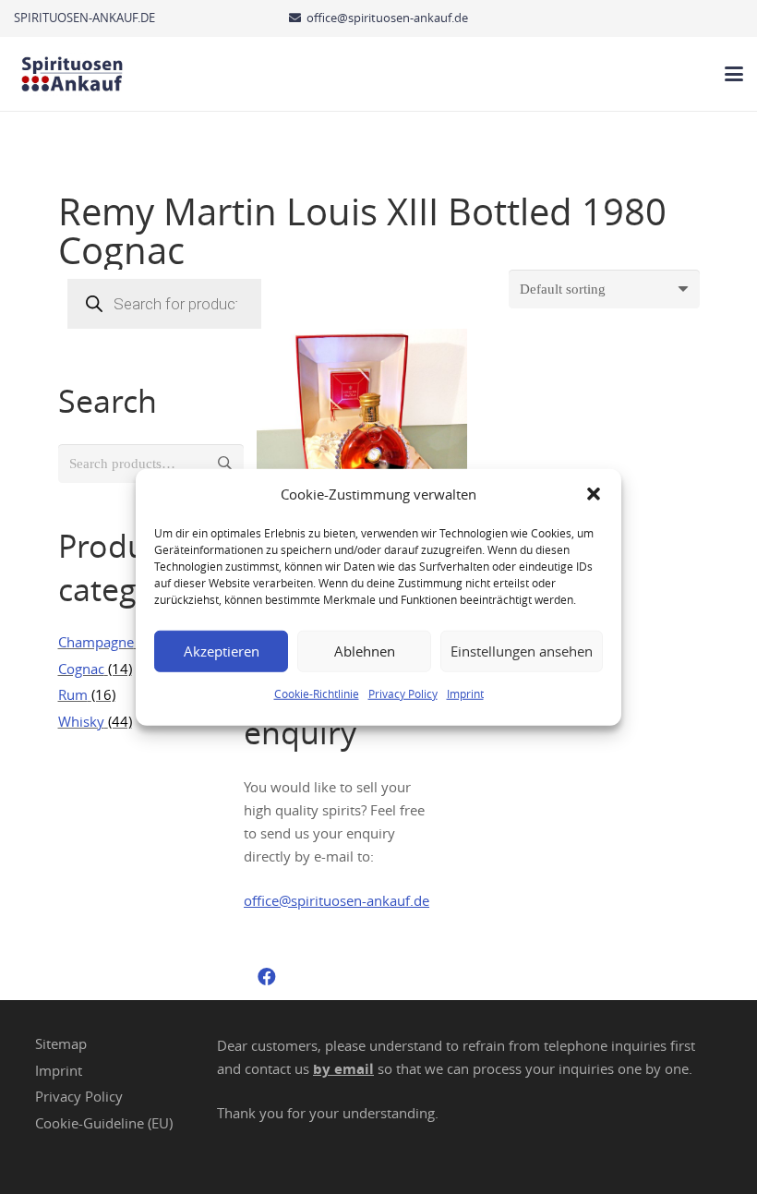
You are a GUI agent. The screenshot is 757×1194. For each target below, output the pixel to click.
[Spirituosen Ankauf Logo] (72, 74)
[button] (593, 494)
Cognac (81, 668)
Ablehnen (364, 651)
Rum (73, 694)
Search (224, 463)
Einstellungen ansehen (522, 651)
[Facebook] (267, 977)
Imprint (465, 692)
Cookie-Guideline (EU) (104, 1123)
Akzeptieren (221, 651)
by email (343, 1069)
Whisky (81, 721)
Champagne (96, 642)
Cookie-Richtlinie (316, 692)
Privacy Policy (403, 692)
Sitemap (61, 1043)
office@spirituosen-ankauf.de (336, 900)
